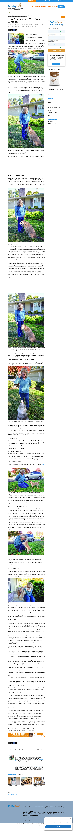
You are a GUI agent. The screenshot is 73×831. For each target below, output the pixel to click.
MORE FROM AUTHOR (20, 774)
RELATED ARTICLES (12, 774)
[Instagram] (11, 1)
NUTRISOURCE (50, 91)
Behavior (16, 16)
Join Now (50, 115)
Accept (58, 826)
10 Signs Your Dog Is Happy (12, 785)
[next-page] (10, 788)
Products (18, 823)
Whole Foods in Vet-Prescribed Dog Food (15, 749)
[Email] (11, 30)
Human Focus (16, 15)
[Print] (9, 30)
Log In (49, 102)
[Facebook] (9, 1)
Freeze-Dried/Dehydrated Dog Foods (55, 125)
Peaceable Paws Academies (38, 766)
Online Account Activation (53, 114)
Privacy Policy (66, 822)
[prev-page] (8, 788)
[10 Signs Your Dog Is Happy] (14, 781)
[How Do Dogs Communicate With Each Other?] (39, 781)
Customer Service (51, 105)
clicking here (25, 818)
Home (9, 15)
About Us (42, 823)
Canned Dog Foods (52, 123)
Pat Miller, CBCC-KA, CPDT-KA (21, 755)
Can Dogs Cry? (23, 785)
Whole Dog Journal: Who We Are (54, 107)
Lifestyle (12, 15)
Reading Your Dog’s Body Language (23, 16)
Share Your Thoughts (52, 112)
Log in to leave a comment (12, 794)
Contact (24, 823)
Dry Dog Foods (51, 121)
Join (21, 823)
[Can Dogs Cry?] (26, 781)
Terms (55, 822)
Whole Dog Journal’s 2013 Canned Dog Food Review (37, 750)
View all (52, 95)
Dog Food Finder (51, 100)
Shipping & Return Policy (30, 823)
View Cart (50, 104)
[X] (13, 1)
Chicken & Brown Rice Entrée (55, 89)
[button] (70, 818)
